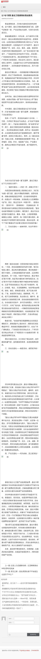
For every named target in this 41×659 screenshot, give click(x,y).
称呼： (11, 618)
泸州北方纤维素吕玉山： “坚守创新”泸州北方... (19, 595)
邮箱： (11, 622)
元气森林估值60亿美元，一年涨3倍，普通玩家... (20, 602)
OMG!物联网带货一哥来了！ (12, 608)
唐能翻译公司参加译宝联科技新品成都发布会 (19, 589)
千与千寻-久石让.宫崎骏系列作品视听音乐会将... (20, 592)
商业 (5, 11)
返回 (4, 7)
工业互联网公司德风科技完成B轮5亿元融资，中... (20, 605)
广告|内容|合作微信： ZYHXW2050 (29, 650)
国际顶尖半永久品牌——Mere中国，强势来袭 (19, 598)
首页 (2, 11)
